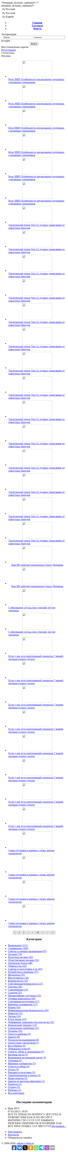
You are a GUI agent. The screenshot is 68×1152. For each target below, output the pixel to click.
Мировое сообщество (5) (22, 1063)
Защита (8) (14, 1037)
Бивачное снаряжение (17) (22, 1004)
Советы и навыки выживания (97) (27, 951)
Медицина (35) (16, 975)
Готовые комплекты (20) (21, 998)
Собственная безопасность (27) (25, 983)
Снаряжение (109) (18, 948)
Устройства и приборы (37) (23, 972)
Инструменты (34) (18, 977)
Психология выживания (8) (23, 1039)
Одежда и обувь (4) (18, 1066)
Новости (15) (15, 1013)
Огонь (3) (13, 1069)
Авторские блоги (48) (20, 963)
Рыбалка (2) (14, 1090)
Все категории (16, 1093)
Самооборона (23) (18, 989)
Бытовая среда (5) (18, 1054)
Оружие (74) (15, 954)
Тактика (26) (15, 986)
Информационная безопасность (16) (28, 1010)
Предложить (15, 1131)
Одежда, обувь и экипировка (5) (26, 1051)
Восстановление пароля (14, 47)
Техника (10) (15, 1031)
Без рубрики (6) (16, 1045)
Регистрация (8, 50)
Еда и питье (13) (17, 1019)
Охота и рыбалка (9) (19, 1034)
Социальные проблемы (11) (23, 1028)
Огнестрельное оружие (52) (23, 960)
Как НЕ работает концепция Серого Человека (37, 565)
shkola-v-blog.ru (25, 1143)
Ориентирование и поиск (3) (24, 1075)
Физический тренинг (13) (22, 1025)
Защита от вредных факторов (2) (26, 1081)
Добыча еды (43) (17, 966)
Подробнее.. (58, 1126)
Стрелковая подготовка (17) (23, 1001)
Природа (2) (14, 1084)
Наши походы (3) (17, 1078)
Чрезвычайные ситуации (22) (24, 995)
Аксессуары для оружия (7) (23, 1042)
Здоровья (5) (15, 1060)
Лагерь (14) (14, 1016)
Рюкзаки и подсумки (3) (21, 1072)
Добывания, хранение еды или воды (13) (31, 1022)
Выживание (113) (18, 945)
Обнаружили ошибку (20, 1137)
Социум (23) (15, 992)
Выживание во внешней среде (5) (27, 1057)
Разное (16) (14, 1007)
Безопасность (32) (18, 980)
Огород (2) (14, 1087)
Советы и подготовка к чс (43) (25, 969)
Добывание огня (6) (19, 1048)
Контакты (13, 1134)
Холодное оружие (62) (20, 957)
